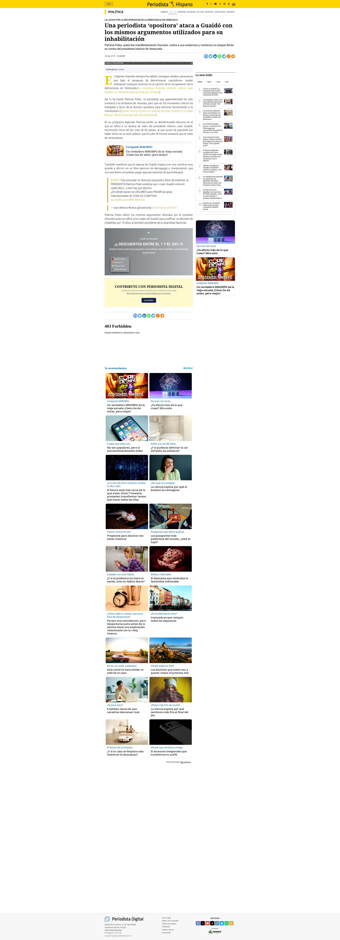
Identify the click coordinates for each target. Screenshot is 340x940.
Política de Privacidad (170, 921)
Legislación (220, 12)
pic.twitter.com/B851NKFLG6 (128, 200)
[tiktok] (212, 923)
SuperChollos (119, 259)
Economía (181, 12)
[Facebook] (207, 4)
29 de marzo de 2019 (164, 208)
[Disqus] (149, 804)
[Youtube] (215, 4)
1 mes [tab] (218, 82)
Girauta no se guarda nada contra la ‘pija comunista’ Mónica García (211, 206)
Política (115, 12)
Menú (109, 4)
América (164, 12)
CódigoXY (230, 12)
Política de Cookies (169, 924)
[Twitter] (210, 56)
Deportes (209, 12)
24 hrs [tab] (200, 82)
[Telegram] (224, 56)
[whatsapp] (229, 4)
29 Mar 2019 (110, 56)
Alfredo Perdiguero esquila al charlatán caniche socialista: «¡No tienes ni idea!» (212, 168)
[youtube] (207, 923)
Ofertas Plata (119, 266)
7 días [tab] (209, 82)
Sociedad (191, 12)
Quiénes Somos (168, 930)
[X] (211, 4)
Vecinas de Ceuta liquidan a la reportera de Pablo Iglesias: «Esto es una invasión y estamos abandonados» (212, 194)
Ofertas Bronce (119, 269)
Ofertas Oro (118, 262)
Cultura (200, 12)
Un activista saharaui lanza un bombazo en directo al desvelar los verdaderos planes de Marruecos (212, 115)
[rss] (231, 923)
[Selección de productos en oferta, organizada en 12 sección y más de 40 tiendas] (149, 233)
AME (233, 4)
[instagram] (217, 923)
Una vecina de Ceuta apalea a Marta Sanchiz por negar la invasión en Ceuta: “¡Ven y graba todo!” (213, 141)
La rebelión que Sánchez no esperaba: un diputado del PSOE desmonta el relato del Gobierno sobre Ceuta (213, 180)
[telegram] (222, 923)
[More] (233, 56)
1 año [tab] (226, 82)
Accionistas (166, 933)
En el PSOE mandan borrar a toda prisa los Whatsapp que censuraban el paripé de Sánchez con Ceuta (212, 128)
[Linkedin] (215, 56)
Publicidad (166, 927)
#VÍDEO (115, 180)
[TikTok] (220, 4)
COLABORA (149, 300)
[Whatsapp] (220, 56)
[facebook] (198, 923)
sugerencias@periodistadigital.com (118, 936)
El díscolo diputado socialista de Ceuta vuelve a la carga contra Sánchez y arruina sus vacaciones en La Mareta (212, 155)
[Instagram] (224, 4)
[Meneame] (229, 56)
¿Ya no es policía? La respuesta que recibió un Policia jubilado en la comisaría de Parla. (212, 91)
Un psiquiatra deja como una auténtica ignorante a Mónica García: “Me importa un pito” (213, 102)
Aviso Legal (166, 918)
